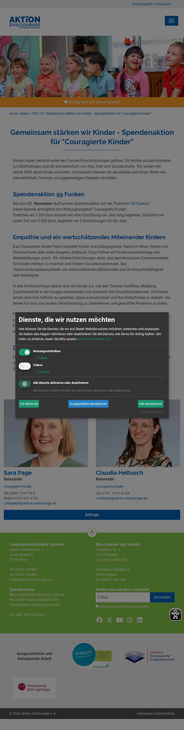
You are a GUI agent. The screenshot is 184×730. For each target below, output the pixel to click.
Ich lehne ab (29, 404)
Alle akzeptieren (150, 404)
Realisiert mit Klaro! (151, 412)
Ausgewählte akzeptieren (88, 404)
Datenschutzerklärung (93, 339)
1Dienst (40, 358)
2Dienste (41, 372)
